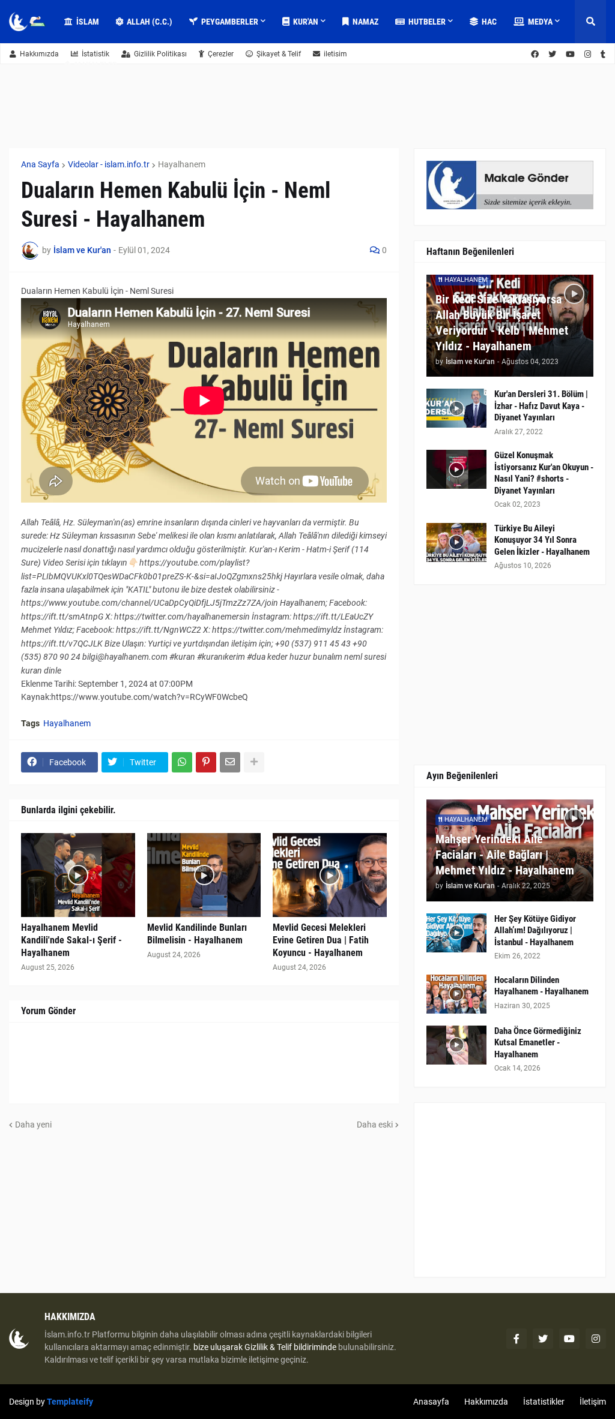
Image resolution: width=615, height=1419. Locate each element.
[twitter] (543, 1338)
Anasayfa (431, 1401)
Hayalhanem (181, 164)
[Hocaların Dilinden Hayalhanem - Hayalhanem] (456, 994)
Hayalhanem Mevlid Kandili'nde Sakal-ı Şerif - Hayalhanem (71, 940)
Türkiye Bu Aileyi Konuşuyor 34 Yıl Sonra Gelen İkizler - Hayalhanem (542, 540)
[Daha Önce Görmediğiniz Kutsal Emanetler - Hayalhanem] (456, 1045)
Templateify (70, 1401)
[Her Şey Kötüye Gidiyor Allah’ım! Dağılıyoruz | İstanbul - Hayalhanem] (456, 932)
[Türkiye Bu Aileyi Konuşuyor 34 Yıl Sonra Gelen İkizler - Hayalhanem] (456, 542)
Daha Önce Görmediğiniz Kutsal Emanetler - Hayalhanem (537, 1043)
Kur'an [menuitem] (305, 21)
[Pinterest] (206, 762)
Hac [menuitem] (489, 21)
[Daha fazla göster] (254, 762)
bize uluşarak (218, 1347)
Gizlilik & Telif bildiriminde (291, 1347)
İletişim (593, 1401)
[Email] (230, 762)
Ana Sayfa (40, 164)
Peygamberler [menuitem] (229, 21)
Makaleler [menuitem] (95, 65)
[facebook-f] (516, 1338)
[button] (590, 21)
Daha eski (375, 1124)
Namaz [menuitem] (365, 21)
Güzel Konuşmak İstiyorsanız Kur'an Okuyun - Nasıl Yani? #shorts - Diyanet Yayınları (543, 473)
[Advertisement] (509, 1190)
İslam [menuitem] (87, 21)
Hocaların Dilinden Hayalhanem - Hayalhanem (541, 986)
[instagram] (596, 1338)
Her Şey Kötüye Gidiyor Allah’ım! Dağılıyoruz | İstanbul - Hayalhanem (535, 930)
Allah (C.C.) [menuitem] (149, 21)
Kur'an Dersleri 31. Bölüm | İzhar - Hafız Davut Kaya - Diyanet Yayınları (541, 406)
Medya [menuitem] (540, 21)
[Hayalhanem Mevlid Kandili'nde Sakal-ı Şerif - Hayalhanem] (78, 875)
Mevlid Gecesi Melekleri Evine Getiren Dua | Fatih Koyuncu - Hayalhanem (321, 940)
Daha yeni (33, 1124)
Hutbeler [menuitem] (427, 21)
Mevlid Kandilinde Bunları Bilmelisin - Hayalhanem (197, 934)
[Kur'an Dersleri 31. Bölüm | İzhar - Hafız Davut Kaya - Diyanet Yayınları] (456, 408)
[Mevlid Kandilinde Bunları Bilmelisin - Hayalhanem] (204, 875)
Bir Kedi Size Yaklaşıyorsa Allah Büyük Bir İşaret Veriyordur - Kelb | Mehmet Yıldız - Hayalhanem (501, 322)
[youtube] (569, 1338)
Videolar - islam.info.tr (109, 164)
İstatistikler (544, 1401)
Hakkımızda (39, 54)
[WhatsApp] (182, 762)
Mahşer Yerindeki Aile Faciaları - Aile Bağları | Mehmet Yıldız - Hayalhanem (504, 854)
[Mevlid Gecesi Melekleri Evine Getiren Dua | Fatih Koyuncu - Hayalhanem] (330, 875)
